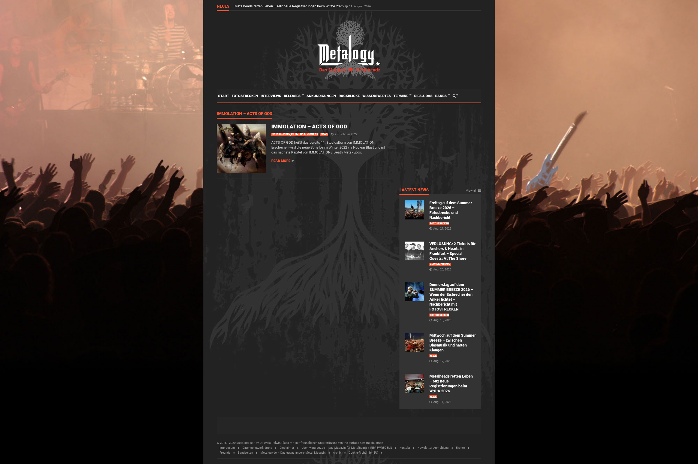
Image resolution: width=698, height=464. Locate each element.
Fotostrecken (245, 96)
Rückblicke (349, 96)
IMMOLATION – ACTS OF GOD (244, 114)
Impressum (227, 448)
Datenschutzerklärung (257, 448)
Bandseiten (245, 452)
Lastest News (414, 190)
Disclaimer (286, 448)
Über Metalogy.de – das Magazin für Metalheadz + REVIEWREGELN (347, 448)
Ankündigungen (321, 96)
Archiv (337, 452)
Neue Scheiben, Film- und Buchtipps (295, 134)
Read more (280, 160)
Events (460, 448)
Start (223, 96)
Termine (401, 96)
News (324, 134)
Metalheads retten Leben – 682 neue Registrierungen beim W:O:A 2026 (289, 6)
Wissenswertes (376, 96)
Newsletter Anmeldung (433, 448)
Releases (292, 96)
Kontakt (404, 448)
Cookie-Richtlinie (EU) (363, 452)
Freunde (224, 452)
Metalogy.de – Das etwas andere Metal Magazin (293, 452)
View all (471, 190)
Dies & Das (423, 96)
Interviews (271, 96)
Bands (441, 96)
